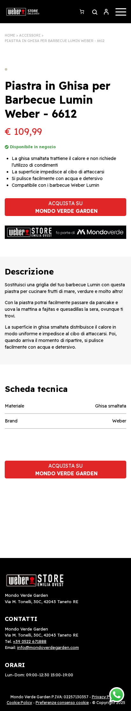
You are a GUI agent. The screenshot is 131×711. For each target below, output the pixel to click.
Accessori (30, 35)
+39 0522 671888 (29, 641)
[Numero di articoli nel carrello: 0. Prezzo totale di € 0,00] (82, 11)
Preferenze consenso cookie (62, 702)
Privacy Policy (105, 696)
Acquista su (66, 207)
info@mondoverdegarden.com (48, 647)
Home (10, 35)
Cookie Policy (19, 702)
